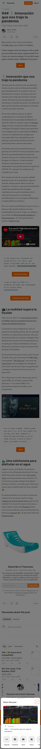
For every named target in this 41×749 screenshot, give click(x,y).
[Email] (23, 739)
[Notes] (31, 739)
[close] (37, 702)
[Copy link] (6, 739)
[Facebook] (14, 739)
